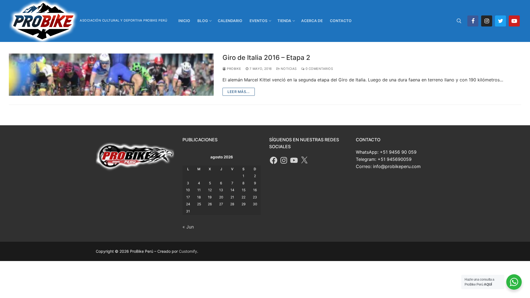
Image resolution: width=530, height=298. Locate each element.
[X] (304, 160)
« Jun (188, 227)
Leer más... (238, 91)
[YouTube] (294, 160)
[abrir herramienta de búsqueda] (459, 20)
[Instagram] (486, 20)
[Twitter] (500, 20)
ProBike (233, 69)
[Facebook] (472, 20)
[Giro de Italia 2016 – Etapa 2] (111, 75)
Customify (188, 251)
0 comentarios (318, 69)
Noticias (288, 69)
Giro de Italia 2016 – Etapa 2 (266, 58)
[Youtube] (514, 20)
